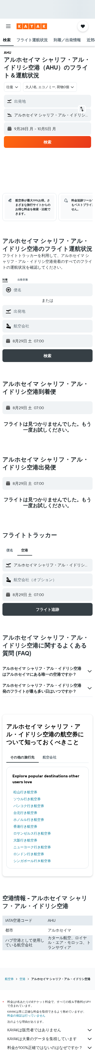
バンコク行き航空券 (28, 806)
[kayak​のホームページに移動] (32, 26)
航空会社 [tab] (50, 757)
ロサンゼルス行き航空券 (32, 833)
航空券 (9, 979)
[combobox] (51, 311)
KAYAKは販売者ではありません (34, 1029)
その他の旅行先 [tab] (22, 757)
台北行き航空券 (25, 812)
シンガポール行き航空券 (32, 861)
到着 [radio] (5, 279)
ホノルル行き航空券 (28, 819)
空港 (22, 979)
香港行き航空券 (25, 826)
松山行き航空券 (25, 792)
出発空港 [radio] (23, 279)
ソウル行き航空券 (27, 799)
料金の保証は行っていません (26, 1015)
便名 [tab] (9, 550)
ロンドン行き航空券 (28, 854)
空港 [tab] (24, 550)
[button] (8, 26)
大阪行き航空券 (25, 840)
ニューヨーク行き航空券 (32, 847)
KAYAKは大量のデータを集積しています (42, 1038)
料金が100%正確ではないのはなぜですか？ (45, 1047)
